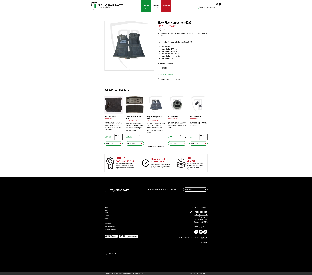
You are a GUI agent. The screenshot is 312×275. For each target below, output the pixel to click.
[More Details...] (113, 105)
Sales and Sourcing (109, 226)
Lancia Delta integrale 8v (149, 14)
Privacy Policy (108, 224)
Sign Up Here (188, 189)
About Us (107, 218)
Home (138, 14)
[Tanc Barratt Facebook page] (196, 232)
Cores (106, 210)
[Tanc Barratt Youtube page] (205, 232)
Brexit (106, 213)
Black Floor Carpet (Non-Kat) (169, 14)
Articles (106, 215)
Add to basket (110, 143)
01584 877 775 (201, 214)
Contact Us (107, 221)
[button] (220, 8)
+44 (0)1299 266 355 (198, 212)
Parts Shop (142, 14)
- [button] (121, 139)
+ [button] (121, 137)
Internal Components (159, 14)
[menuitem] (146, 6)
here (142, 273)
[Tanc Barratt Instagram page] (200, 232)
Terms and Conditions (110, 229)
